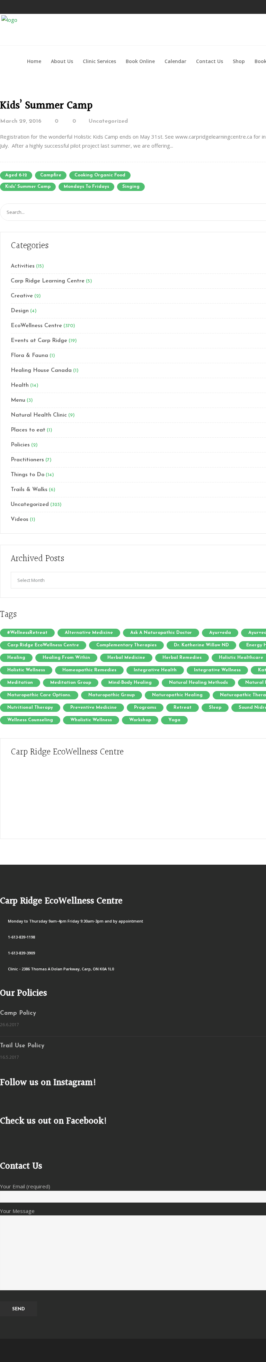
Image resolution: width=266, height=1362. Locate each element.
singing (131, 186)
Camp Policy (18, 1013)
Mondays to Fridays (86, 186)
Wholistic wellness (91, 720)
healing (16, 657)
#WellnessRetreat (27, 632)
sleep (215, 707)
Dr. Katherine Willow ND (201, 645)
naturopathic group (111, 695)
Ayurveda (220, 632)
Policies (20, 445)
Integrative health (155, 670)
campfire (50, 175)
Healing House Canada (41, 370)
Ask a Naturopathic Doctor (161, 632)
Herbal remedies (182, 657)
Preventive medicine (93, 707)
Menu (18, 400)
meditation (20, 682)
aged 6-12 (16, 175)
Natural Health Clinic (39, 415)
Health (20, 385)
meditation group (70, 682)
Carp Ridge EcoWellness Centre (43, 645)
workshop (140, 720)
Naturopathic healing (177, 695)
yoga (174, 720)
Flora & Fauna (29, 355)
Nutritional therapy (30, 707)
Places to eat (28, 430)
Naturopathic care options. (39, 695)
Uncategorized (108, 121)
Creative (22, 296)
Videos (19, 519)
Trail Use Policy (22, 1046)
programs (145, 707)
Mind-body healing (130, 682)
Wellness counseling (30, 720)
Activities (23, 266)
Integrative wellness (217, 670)
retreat (183, 707)
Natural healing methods (198, 682)
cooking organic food (99, 175)
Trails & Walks (29, 489)
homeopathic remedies (89, 670)
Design (20, 311)
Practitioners (27, 460)
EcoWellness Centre (36, 326)
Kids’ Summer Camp (46, 105)
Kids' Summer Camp (28, 186)
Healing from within (66, 657)
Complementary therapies (126, 645)
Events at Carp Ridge (39, 340)
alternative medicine (89, 632)
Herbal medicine (126, 657)
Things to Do (27, 475)
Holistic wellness (26, 670)
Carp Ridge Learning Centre (48, 281)
